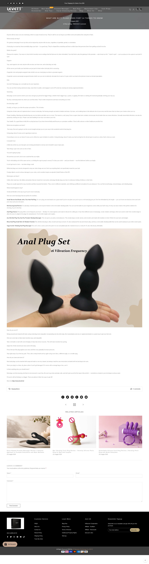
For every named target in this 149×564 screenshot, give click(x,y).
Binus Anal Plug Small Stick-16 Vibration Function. (21, 221)
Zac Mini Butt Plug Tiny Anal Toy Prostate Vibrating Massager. (24, 218)
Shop (100, 10)
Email (78, 473)
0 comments (136, 389)
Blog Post (64, 523)
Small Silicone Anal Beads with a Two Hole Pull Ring (21, 199)
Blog (81, 10)
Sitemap (64, 536)
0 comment (83, 24)
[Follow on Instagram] (14, 537)
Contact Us (37, 529)
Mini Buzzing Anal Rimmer (14, 205)
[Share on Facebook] (8, 3)
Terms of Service (66, 529)
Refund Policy (38, 532)
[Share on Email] (22, 3)
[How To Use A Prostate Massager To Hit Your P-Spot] (66, 405)
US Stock (35, 8)
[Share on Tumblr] (17, 3)
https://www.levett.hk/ (18, 381)
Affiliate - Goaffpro (90, 526)
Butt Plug (76, 8)
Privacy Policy (65, 526)
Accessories (36, 10)
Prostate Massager (61, 8)
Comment (10, 481)
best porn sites (89, 532)
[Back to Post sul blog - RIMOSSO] (74, 405)
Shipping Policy (38, 536)
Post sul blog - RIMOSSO (72, 24)
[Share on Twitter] (11, 3)
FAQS (36, 523)
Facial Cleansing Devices (67, 10)
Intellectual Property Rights (69, 532)
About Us (90, 10)
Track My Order (38, 539)
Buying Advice (16, 389)
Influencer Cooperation (91, 523)
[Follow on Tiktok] (24, 537)
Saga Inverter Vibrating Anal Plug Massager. (19, 225)
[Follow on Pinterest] (17, 537)
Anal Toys (49, 10)
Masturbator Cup (91, 8)
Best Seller (47, 8)
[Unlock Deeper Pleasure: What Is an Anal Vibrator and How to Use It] (83, 405)
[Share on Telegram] (20, 3)
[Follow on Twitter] (11, 537)
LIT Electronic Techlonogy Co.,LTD (81, 549)
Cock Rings (106, 8)
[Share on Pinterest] (14, 3)
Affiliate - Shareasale (90, 529)
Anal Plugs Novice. (12, 212)
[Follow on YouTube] (20, 537)
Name (9, 473)
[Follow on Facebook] (7, 537)
